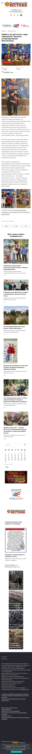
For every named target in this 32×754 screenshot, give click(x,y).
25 (9, 459)
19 (12, 457)
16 (24, 455)
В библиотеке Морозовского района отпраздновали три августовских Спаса (16, 294)
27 (15, 459)
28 (18, 459)
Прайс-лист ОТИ (6, 716)
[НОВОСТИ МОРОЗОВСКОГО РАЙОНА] (15, 551)
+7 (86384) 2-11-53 (16, 10)
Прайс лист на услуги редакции (10, 711)
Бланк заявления (6, 709)
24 (5, 459)
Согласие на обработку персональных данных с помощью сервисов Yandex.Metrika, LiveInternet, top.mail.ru (15, 695)
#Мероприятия (7, 62)
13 (15, 455)
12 (12, 455)
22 (21, 457)
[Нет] (30, 748)
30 (25, 459)
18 (8, 457)
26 (12, 459)
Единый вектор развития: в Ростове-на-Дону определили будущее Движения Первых (16, 367)
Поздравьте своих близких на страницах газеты (15, 555)
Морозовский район (8, 221)
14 (18, 455)
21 (18, 457)
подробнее (8, 746)
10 (5, 455)
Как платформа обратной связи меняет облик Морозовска (14, 327)
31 (5, 461)
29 (21, 459)
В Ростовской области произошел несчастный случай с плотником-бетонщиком (15, 212)
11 (8, 455)
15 (21, 455)
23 (25, 457)
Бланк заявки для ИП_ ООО (9, 707)
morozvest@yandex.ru (16, 11)
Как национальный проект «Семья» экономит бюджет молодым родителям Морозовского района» (15, 399)
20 (15, 457)
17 (5, 457)
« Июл (6, 467)
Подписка (4, 659)
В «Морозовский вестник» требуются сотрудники (13, 523)
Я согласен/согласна (16, 751)
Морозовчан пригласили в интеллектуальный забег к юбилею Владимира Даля (16, 267)
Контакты (4, 656)
